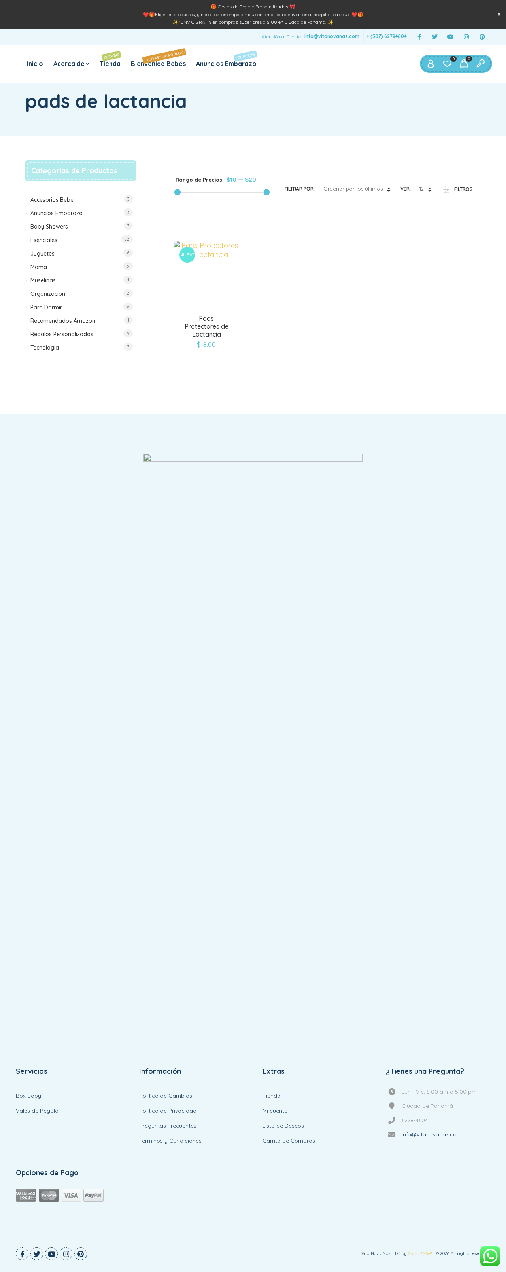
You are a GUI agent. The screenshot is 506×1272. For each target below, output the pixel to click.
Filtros (463, 189)
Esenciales (43, 240)
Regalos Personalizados (61, 334)
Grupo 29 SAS (420, 1253)
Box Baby (28, 1095)
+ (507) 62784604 (386, 37)
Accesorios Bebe (52, 199)
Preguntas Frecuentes (167, 1125)
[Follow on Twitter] (435, 37)
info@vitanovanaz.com (331, 37)
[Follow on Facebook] (419, 37)
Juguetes (42, 253)
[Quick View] (217, 313)
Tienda (110, 60)
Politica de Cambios (165, 1095)
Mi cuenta (275, 1110)
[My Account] (430, 63)
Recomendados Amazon (62, 320)
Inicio (35, 64)
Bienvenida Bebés (158, 58)
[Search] (480, 63)
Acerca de (69, 64)
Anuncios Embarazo (226, 60)
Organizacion (47, 293)
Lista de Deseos (283, 1125)
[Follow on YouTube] (451, 37)
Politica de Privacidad (167, 1110)
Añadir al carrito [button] (196, 313)
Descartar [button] (499, 14)
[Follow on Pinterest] (482, 37)
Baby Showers (49, 226)
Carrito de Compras (288, 1140)
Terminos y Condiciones (170, 1140)
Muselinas (43, 280)
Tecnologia (44, 347)
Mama (38, 267)
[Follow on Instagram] (466, 37)
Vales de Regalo (37, 1110)
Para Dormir (46, 307)
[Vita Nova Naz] (253, 750)
